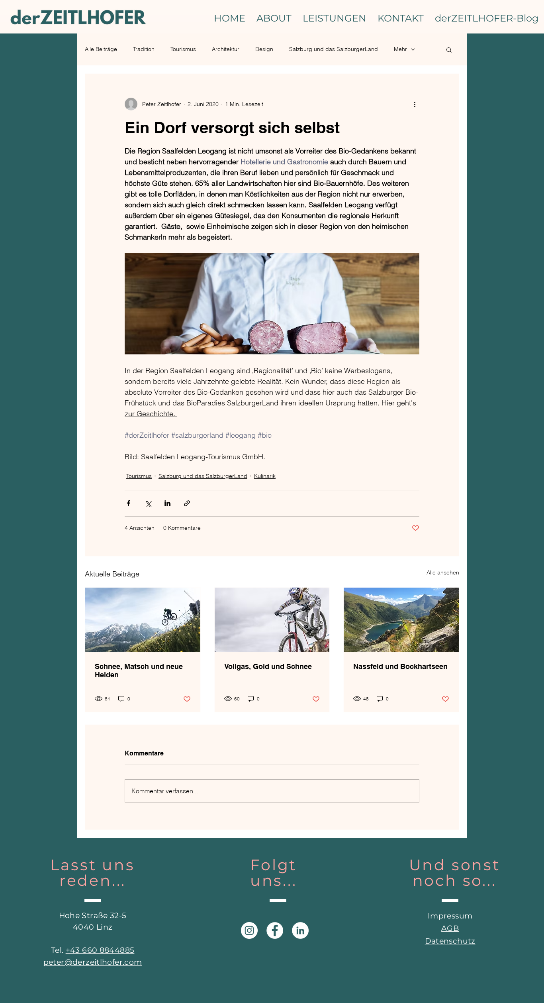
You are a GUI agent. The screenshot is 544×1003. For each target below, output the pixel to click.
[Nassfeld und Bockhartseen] (401, 620)
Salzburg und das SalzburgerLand (333, 49)
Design (264, 49)
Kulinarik (265, 476)
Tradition (144, 49)
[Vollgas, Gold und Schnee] (272, 620)
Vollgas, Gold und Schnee (268, 666)
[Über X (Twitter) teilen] (148, 503)
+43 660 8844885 (100, 950)
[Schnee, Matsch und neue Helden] (142, 620)
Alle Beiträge (101, 49)
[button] (449, 49)
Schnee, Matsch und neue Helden (139, 670)
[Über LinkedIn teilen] (167, 503)
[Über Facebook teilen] (128, 503)
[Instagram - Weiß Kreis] (249, 930)
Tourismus (183, 49)
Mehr (400, 49)
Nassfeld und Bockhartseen (400, 666)
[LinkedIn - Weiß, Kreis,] (300, 930)
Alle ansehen (443, 572)
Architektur (225, 49)
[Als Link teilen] (187, 503)
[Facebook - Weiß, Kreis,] (274, 930)
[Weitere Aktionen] (414, 104)
